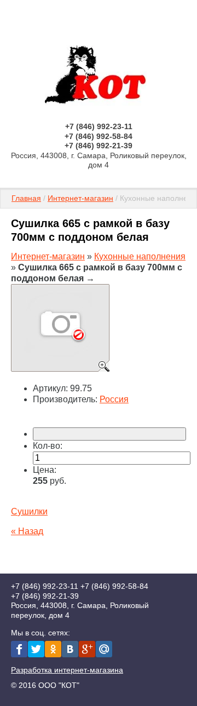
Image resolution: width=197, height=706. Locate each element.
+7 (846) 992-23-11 (98, 126)
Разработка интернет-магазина (67, 670)
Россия (114, 399)
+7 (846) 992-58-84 (98, 136)
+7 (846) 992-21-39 (98, 145)
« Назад (27, 531)
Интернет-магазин (80, 198)
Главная (26, 198)
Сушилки (29, 511)
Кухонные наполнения (140, 256)
